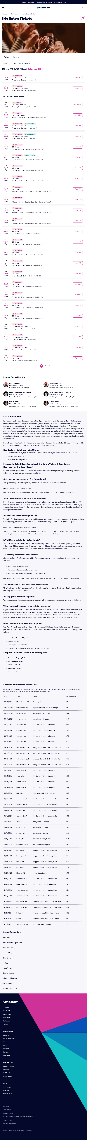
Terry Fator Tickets (14, 672)
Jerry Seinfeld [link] (8, 983)
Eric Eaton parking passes (27, 483)
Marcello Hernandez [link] (10, 988)
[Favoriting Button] (83, 18)
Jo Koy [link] (5, 963)
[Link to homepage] (43, 7)
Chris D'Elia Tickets (14, 668)
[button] (5, 63)
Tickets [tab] (6, 57)
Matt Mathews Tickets (15, 661)
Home (4, 14)
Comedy (18, 14)
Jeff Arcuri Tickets (14, 665)
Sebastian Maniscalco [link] (11, 978)
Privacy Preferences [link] (9, 1123)
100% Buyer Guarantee (52, 2)
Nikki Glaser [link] (7, 958)
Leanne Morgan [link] (8, 953)
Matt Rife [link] (6, 938)
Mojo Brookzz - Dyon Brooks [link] (13, 943)
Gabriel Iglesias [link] (8, 973)
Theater (10, 14)
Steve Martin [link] (7, 968)
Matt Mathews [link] (8, 948)
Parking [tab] (16, 57)
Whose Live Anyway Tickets (17, 658)
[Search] (82, 7)
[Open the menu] (3, 7)
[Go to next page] (49, 366)
